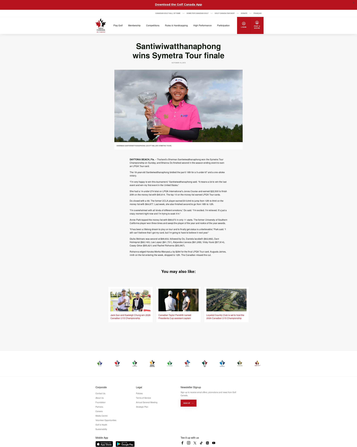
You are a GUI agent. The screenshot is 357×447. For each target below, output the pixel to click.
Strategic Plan (142, 406)
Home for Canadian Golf (197, 13)
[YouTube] (213, 443)
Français (257, 13)
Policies (139, 393)
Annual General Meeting (146, 402)
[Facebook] (182, 443)
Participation (223, 25)
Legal (139, 387)
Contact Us (100, 393)
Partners (99, 406)
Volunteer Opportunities (106, 420)
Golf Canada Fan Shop (225, 13)
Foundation (101, 402)
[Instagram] (188, 443)
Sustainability (101, 429)
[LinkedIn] (207, 443)
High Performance (202, 25)
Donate (244, 13)
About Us (100, 397)
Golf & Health (101, 424)
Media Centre (102, 415)
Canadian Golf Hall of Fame (167, 13)
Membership (134, 25)
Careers (99, 411)
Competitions (152, 25)
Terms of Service (143, 397)
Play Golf (118, 25)
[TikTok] (201, 443)
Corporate (101, 387)
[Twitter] (195, 443)
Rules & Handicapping (176, 25)
